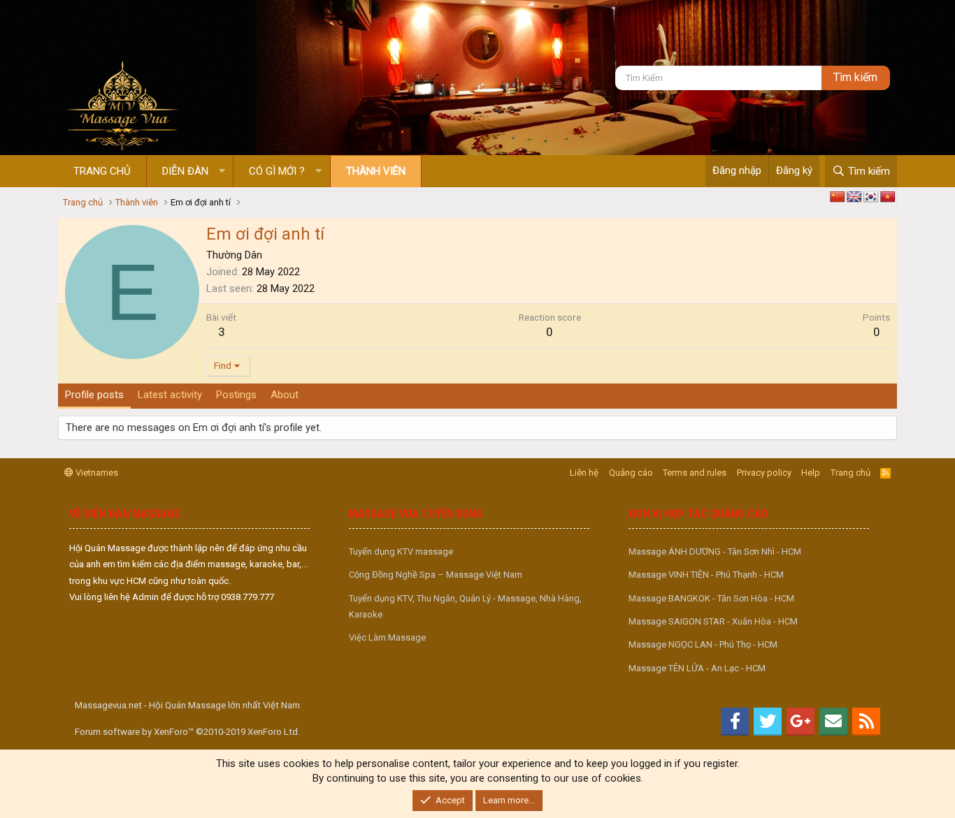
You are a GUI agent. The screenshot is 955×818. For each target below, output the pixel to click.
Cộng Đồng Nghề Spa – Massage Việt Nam (435, 574)
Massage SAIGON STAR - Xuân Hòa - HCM (713, 621)
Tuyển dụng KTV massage (401, 551)
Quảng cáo (631, 472)
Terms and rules (694, 472)
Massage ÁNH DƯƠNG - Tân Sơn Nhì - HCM (715, 551)
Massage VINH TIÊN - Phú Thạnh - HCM (706, 574)
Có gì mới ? (277, 171)
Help (810, 472)
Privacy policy (764, 472)
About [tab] (285, 394)
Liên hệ (584, 472)
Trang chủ (102, 171)
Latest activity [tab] (170, 394)
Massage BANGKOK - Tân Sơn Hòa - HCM (711, 598)
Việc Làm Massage (387, 637)
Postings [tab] (236, 394)
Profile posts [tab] (94, 394)
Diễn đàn (185, 171)
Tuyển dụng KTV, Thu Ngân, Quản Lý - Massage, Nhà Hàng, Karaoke (465, 606)
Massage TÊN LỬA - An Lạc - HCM (697, 668)
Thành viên (375, 171)
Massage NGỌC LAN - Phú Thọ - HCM (703, 644)
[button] (222, 171)
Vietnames (95, 472)
